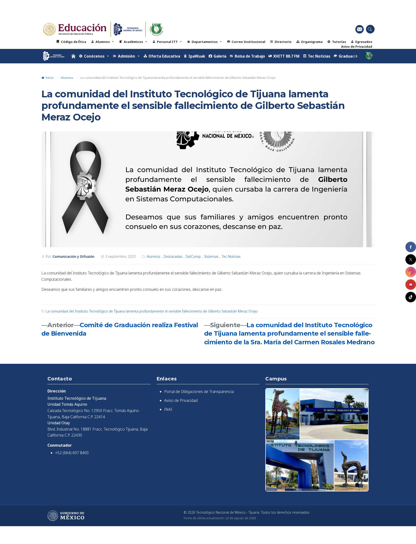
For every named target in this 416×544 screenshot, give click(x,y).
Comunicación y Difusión (73, 256)
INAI (168, 409)
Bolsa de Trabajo (250, 56)
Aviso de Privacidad (356, 46)
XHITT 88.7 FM (286, 56)
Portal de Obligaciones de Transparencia (199, 391)
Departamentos (205, 42)
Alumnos (103, 42)
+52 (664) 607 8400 (72, 452)
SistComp (193, 256)
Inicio (49, 77)
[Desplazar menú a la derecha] (356, 56)
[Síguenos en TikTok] (410, 297)
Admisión (126, 56)
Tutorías (339, 42)
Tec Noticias (319, 56)
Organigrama (312, 42)
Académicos (133, 42)
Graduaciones (351, 56)
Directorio (283, 42)
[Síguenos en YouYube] (410, 284)
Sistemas (211, 256)
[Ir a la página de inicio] (73, 56)
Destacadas (173, 256)
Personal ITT (167, 42)
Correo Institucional (248, 42)
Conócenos (94, 56)
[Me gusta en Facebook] (410, 247)
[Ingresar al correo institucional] (359, 29)
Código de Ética (73, 42)
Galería (220, 56)
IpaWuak (196, 56)
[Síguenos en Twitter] (410, 259)
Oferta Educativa (164, 56)
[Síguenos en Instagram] (410, 272)
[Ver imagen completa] (208, 189)
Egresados (363, 42)
